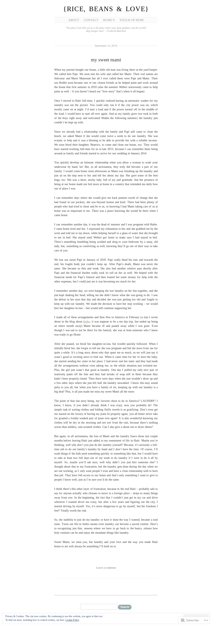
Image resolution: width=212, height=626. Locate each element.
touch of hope (131, 20)
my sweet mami (106, 59)
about (73, 20)
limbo (86, 321)
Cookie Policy (72, 620)
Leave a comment (106, 567)
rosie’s (109, 20)
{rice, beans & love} (106, 9)
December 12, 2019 (106, 45)
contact (91, 20)
